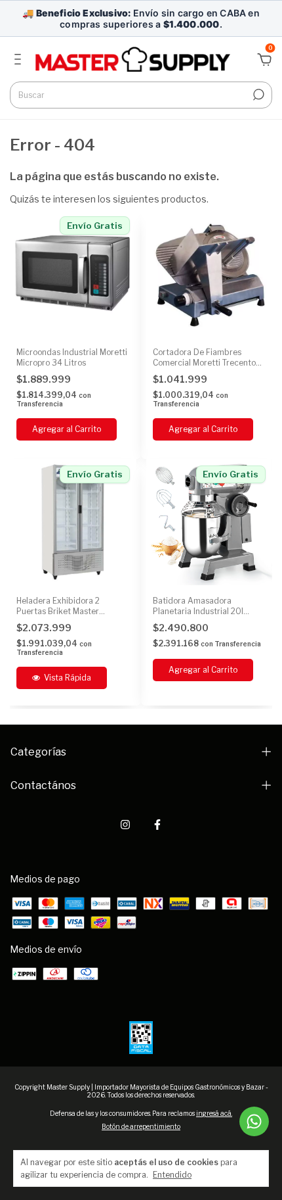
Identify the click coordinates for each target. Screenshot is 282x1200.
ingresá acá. (214, 1113)
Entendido (172, 1175)
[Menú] (20, 61)
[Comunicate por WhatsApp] (254, 1121)
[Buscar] (257, 94)
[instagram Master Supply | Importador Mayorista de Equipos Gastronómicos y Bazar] (125, 824)
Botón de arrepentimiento (141, 1126)
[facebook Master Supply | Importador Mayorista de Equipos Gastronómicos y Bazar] (157, 824)
